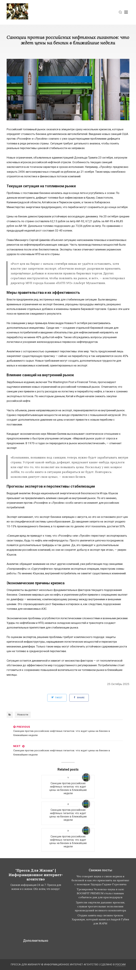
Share (80, 697)
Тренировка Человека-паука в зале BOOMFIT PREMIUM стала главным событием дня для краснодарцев (100, 893)
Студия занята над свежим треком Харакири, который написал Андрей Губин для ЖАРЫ (100, 919)
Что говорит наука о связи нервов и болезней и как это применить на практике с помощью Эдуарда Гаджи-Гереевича (100, 880)
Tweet (58, 697)
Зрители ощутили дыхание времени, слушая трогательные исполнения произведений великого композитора (100, 906)
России (120, 964)
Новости (22, 714)
